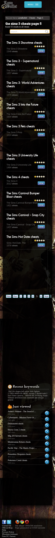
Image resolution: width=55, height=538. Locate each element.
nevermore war (20, 398)
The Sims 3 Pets (14, 132)
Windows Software (10, 534)
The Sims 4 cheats (18, 177)
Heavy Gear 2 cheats (16, 430)
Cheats (32, 18)
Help (4, 530)
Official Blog (7, 528)
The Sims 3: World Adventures (21, 92)
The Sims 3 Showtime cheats (24, 42)
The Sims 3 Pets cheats (21, 126)
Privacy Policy (8, 532)
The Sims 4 (12, 181)
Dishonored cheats (15, 423)
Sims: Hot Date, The (16, 243)
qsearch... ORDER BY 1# (27, 396)
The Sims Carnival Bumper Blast (22, 203)
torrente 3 (32, 393)
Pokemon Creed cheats (17, 460)
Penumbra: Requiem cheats (19, 454)
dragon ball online (22, 391)
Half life (11, 391)
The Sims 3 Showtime (17, 49)
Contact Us (6, 526)
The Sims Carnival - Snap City (21, 224)
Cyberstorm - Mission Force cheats (22, 417)
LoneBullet (22, 18)
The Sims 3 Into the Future (19, 114)
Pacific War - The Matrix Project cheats (24, 448)
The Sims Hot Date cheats (23, 237)
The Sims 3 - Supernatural (19, 70)
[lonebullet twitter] (9, 523)
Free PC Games (8, 536)
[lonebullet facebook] (4, 523)
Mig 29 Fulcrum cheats (17, 436)
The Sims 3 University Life (19, 165)
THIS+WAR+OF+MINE (18, 393)
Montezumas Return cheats (19, 442)
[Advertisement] (30, 146)
